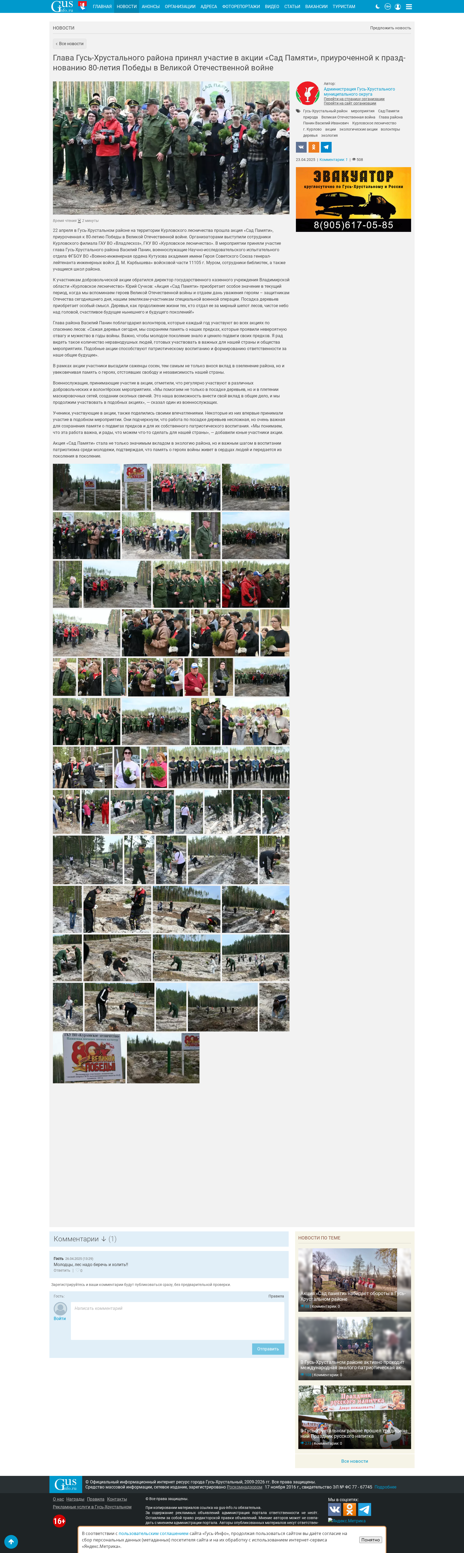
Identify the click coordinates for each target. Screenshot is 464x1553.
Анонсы (151, 6)
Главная (102, 6)
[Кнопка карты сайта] (409, 6)
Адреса (209, 6)
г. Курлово (312, 129)
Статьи (292, 6)
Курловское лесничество (374, 123)
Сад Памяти (388, 111)
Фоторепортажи (241, 6)
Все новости (354, 1461)
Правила (276, 1296)
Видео (272, 6)
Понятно (370, 1540)
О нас (58, 1499)
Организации (180, 6)
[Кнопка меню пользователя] (398, 6)
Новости (63, 28)
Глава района (391, 117)
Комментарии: (334, 159)
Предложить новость (390, 28)
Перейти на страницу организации (354, 99)
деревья (310, 136)
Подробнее (385, 1487)
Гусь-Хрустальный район (325, 111)
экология (329, 136)
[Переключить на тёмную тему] (378, 6)
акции (330, 129)
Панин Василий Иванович (326, 123)
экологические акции (358, 129)
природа (310, 117)
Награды (75, 1499)
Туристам (344, 6)
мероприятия (363, 111)
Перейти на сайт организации (350, 103)
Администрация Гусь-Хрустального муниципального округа (359, 92)
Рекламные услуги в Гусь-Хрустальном (92, 1506)
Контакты (117, 1499)
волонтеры (390, 129)
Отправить (268, 1348)
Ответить (62, 1270)
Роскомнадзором (244, 1487)
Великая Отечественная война (348, 117)
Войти (60, 1318)
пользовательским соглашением (154, 1533)
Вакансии (316, 6)
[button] (69, 44)
